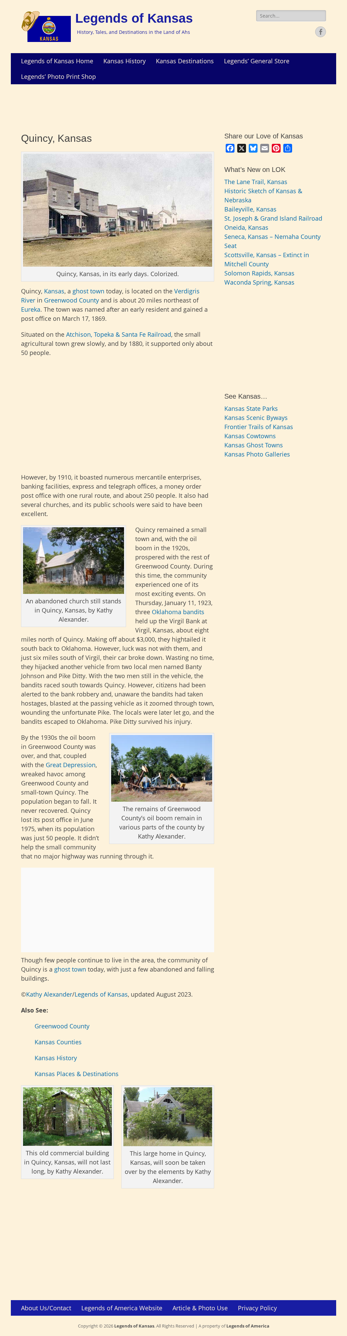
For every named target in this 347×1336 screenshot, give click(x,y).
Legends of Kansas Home (57, 61)
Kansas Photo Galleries (257, 454)
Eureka (30, 309)
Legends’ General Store (256, 61)
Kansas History (124, 61)
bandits (193, 612)
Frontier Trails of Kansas (258, 427)
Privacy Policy (257, 1308)
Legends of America (247, 1326)
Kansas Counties (58, 1042)
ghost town (88, 291)
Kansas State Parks (251, 408)
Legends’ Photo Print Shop (58, 76)
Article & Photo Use (200, 1308)
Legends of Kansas (134, 18)
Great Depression (71, 765)
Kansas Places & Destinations (77, 1074)
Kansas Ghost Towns (253, 445)
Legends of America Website (121, 1308)
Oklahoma (166, 612)
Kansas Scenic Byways (256, 418)
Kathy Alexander (49, 994)
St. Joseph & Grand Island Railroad (273, 218)
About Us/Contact (46, 1308)
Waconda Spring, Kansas (259, 282)
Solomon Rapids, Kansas (259, 273)
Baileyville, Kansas (250, 209)
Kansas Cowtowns (250, 436)
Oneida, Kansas (246, 227)
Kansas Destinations (185, 61)
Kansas (54, 291)
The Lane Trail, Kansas (255, 182)
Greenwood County (71, 300)
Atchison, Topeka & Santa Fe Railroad (118, 334)
